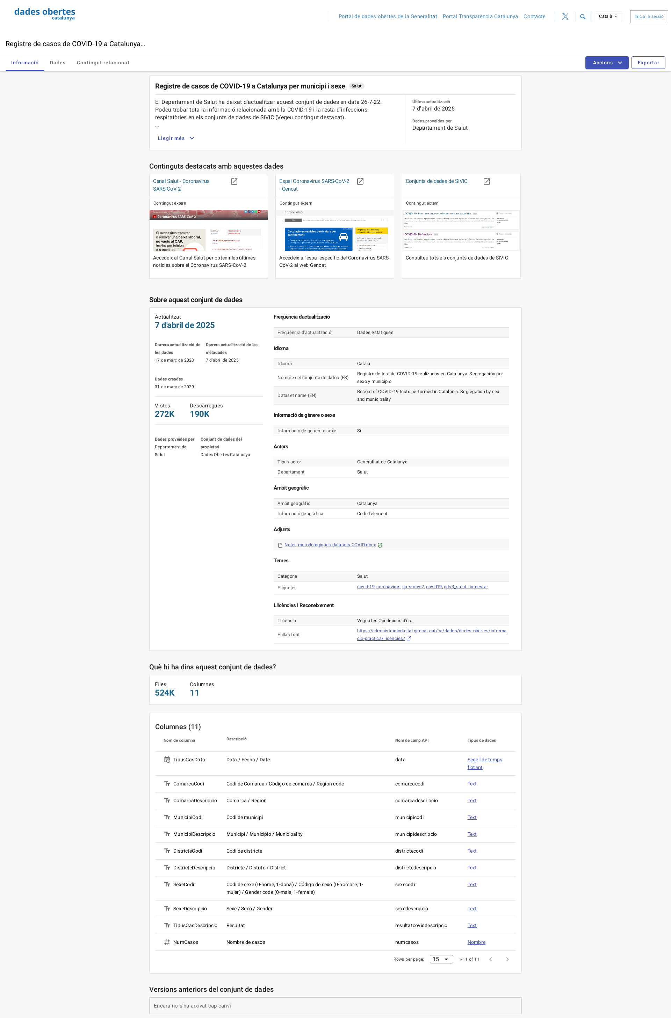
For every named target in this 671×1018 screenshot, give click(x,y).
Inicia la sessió (649, 16)
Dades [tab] (58, 62)
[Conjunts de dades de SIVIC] (461, 230)
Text (472, 783)
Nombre (477, 942)
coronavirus (388, 586)
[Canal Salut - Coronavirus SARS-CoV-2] (209, 230)
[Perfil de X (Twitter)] (565, 16)
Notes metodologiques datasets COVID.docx (330, 544)
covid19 (434, 586)
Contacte (535, 16)
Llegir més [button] (171, 138)
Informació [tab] (25, 62)
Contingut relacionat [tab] (103, 62)
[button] (582, 17)
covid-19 (366, 586)
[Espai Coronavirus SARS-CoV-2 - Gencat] (335, 230)
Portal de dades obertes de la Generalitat (388, 16)
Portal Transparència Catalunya (480, 16)
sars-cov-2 (413, 586)
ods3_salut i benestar (466, 586)
